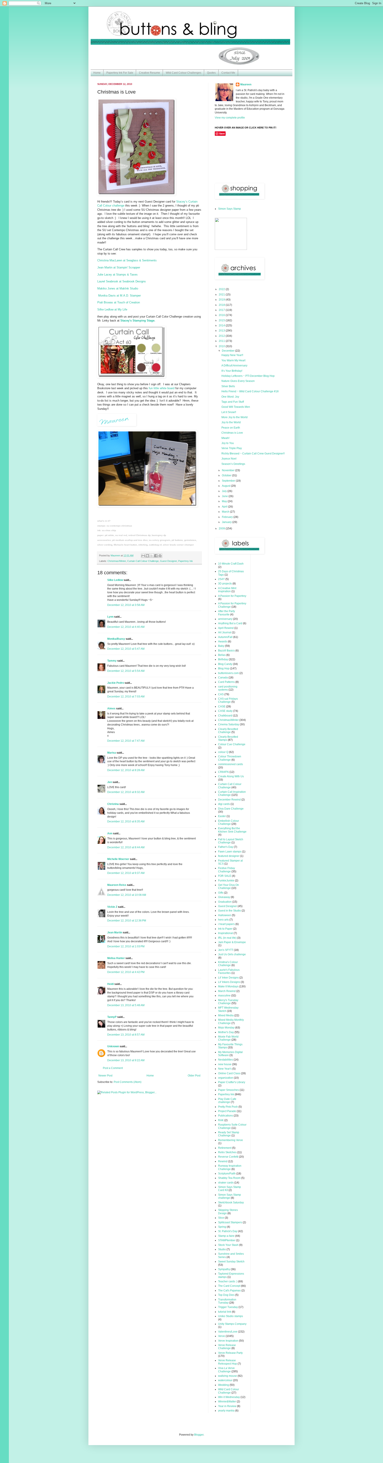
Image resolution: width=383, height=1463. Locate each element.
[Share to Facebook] (156, 555)
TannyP (112, 1017)
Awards (222, 641)
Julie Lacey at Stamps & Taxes (117, 274)
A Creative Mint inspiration (227, 590)
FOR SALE (224, 875)
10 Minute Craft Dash (231, 563)
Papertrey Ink (185, 561)
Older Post (194, 1075)
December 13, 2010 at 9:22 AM (126, 1060)
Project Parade (227, 1111)
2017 (222, 310)
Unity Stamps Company (232, 1323)
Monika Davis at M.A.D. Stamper (119, 295)
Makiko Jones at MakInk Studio (117, 288)
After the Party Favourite (226, 613)
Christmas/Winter (116, 561)
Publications (225, 1115)
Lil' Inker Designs (228, 977)
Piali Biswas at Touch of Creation (118, 302)
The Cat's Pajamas (229, 1290)
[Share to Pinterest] (160, 555)
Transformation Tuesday (227, 1301)
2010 (222, 346)
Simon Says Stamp (229, 208)
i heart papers (226, 924)
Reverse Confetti (228, 1156)
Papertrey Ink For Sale (119, 72)
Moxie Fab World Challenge (228, 1038)
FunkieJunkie (226, 880)
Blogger (198, 1434)
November (228, 470)
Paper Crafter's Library (231, 1082)
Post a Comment (113, 1068)
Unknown (113, 1046)
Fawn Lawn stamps (229, 851)
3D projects (225, 583)
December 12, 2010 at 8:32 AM (126, 792)
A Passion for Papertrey (232, 595)
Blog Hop (223, 668)
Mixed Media (226, 1015)
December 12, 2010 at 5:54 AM (126, 670)
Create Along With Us (231, 776)
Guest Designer (168, 561)
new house (224, 1064)
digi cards (224, 804)
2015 (222, 320)
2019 (222, 299)
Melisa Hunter (116, 958)
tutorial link (224, 1311)
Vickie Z (112, 906)
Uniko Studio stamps (230, 1316)
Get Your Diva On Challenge (228, 886)
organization (225, 1077)
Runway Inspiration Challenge (229, 1167)
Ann (109, 833)
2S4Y (221, 579)
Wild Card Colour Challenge (228, 1391)
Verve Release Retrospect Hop (227, 1362)
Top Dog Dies (226, 1294)
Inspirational (225, 933)
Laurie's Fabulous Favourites (229, 971)
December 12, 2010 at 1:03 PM (126, 946)
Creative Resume (149, 72)
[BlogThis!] (147, 555)
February (227, 517)
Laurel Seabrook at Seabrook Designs (121, 281)
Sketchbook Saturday (231, 1202)
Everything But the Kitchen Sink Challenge (232, 830)
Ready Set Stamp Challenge (228, 1134)
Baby (221, 645)
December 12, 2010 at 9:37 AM (126, 873)
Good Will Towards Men (235, 406)
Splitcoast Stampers (230, 1222)
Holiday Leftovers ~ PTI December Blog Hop (248, 375)
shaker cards (226, 1182)
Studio (222, 1249)
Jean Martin (114, 932)
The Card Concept (229, 1285)
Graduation (225, 901)
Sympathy (224, 1269)
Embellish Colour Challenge (228, 822)
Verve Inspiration (228, 1340)
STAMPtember (226, 1240)
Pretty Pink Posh (228, 1106)
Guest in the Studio (229, 910)
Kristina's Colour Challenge (228, 964)
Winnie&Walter (227, 1401)
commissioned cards (230, 764)
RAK (221, 1120)
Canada (223, 677)
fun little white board (161, 388)
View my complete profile (230, 117)
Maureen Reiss (116, 885)
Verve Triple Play (231, 448)
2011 (222, 341)
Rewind (222, 1161)
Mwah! (225, 438)
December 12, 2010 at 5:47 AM (126, 648)
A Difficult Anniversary (234, 365)
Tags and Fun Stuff (232, 401)
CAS (221, 694)
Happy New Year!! (232, 355)
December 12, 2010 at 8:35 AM (126, 821)
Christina (113, 804)
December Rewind (229, 799)
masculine (224, 995)
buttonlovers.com (228, 673)
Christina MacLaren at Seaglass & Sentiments (127, 260)
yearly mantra (226, 1410)
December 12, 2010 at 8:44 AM (126, 847)
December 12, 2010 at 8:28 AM (126, 770)
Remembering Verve (230, 1140)
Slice (221, 1217)
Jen (109, 782)
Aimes (111, 708)
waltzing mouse (227, 1375)
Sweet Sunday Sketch (231, 1261)
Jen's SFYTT (225, 950)
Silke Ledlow (115, 580)
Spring (222, 1226)
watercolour (225, 1380)
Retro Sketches (227, 1152)
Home (97, 72)
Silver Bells (228, 386)
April (225, 506)
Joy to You (227, 443)
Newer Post (105, 1075)
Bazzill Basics (226, 650)
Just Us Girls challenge (232, 954)
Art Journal (224, 632)
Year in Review (227, 1406)
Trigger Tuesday (228, 1307)
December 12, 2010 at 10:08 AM (126, 894)
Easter (222, 816)
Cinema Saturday (228, 724)
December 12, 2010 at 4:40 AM (126, 626)
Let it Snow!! (228, 412)
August (226, 485)
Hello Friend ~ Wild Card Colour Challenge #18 (250, 391)
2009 (222, 528)
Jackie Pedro (115, 682)
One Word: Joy (230, 396)
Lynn (110, 616)
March (226, 511)
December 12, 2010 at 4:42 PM (126, 972)
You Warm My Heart (233, 360)
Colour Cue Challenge (231, 744)
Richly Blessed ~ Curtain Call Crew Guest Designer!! (253, 453)
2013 (222, 330)
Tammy (112, 660)
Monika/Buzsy (116, 638)
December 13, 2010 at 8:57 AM (126, 1034)
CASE (221, 706)
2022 (222, 289)
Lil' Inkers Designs (229, 982)
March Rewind (227, 991)
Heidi (110, 984)
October (227, 475)
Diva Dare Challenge (231, 808)
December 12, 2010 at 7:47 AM (126, 740)
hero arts (223, 919)
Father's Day (225, 846)
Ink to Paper (225, 928)
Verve (221, 1336)
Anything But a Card (230, 623)
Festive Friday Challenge (226, 870)
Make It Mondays (228, 986)
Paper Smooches (228, 1090)
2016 (222, 315)
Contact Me (228, 72)
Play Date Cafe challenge (227, 1100)
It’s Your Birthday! (231, 370)
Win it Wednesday (229, 1397)
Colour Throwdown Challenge (229, 758)
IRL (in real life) (227, 937)
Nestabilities (225, 1059)
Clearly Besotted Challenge (228, 731)
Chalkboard (225, 715)
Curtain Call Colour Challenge (143, 561)
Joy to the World (231, 422)
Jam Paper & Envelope (232, 942)
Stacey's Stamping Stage (137, 320)
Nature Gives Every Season (238, 381)
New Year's (225, 1068)
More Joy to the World (234, 417)
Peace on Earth (230, 427)
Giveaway (224, 897)
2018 (222, 304)
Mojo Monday (226, 1027)
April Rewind (226, 628)
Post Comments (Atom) (127, 1082)
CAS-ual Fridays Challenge (228, 700)
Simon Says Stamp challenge (229, 1196)
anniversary (225, 618)
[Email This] (143, 555)
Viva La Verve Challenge (226, 1370)
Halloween (224, 915)
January (227, 522)
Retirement (224, 1147)
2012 (222, 335)
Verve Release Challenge (227, 1347)
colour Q (223, 752)
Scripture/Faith (227, 1173)
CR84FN (223, 772)
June (225, 496)
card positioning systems (227, 688)
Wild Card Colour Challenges (183, 72)
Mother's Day (226, 1032)
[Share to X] (151, 555)
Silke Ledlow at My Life (112, 309)
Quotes (211, 72)
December (228, 350)
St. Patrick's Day (227, 1231)
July (224, 491)
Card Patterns (226, 682)
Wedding (223, 1384)
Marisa (111, 752)
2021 (222, 294)
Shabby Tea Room (229, 1178)
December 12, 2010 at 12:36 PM (126, 920)
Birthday (223, 659)
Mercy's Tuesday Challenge (228, 1002)
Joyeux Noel (228, 458)
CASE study (225, 710)
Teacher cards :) (227, 1281)
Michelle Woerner (118, 859)
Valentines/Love (227, 1331)
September (229, 480)
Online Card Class (229, 1073)
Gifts (220, 892)
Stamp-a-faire (226, 1235)
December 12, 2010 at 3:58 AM (126, 605)
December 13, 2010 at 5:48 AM (126, 1005)
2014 (222, 325)
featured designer (228, 856)
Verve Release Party (230, 1352)
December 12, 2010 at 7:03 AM (126, 696)
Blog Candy (225, 664)
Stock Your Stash (228, 1245)
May (225, 501)
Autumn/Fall (225, 637)
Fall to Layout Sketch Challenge (230, 841)
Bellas (222, 655)
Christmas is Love (232, 432)
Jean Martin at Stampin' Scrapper (118, 267)
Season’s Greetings (233, 463)
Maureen (245, 84)
